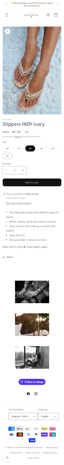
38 (30, 148)
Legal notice (33, 458)
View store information (18, 202)
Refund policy (52, 447)
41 (7, 156)
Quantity (7, 163)
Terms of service (33, 452)
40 (55, 149)
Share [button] (9, 256)
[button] (7, 15)
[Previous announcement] (6, 4)
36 (9, 149)
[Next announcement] (57, 4)
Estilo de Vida (19, 447)
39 (43, 149)
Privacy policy (16, 452)
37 (21, 149)
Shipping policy (50, 452)
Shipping (17, 136)
